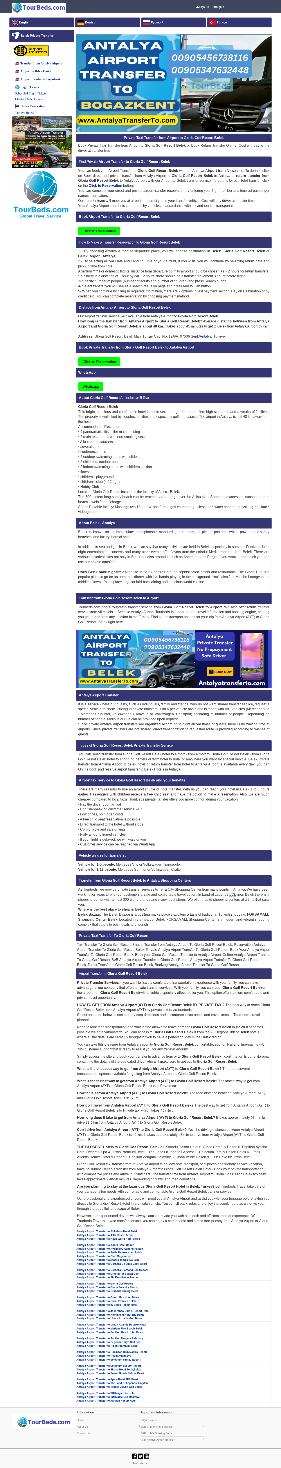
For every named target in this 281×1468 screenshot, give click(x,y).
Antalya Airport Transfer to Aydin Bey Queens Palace (109, 1249)
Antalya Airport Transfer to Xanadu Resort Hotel (106, 1400)
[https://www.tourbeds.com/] (44, 1422)
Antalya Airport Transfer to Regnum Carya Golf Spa (108, 1342)
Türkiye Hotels (24, 112)
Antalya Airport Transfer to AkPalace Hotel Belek (107, 1231)
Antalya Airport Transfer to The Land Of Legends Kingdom (112, 1383)
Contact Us (83, 1433)
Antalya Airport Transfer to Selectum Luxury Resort (108, 1366)
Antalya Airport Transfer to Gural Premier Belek (106, 1301)
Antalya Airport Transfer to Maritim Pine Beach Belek (109, 1328)
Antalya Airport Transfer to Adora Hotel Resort (105, 1245)
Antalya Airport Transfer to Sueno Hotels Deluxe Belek (110, 1373)
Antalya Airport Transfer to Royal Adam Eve (103, 1356)
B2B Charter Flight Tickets (156, 1426)
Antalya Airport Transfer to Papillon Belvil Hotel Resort (110, 1332)
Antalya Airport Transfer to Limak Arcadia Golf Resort (110, 1318)
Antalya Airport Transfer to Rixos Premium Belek (107, 1346)
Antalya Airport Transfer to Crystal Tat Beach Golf (107, 1274)
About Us (82, 1426)
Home (80, 1420)
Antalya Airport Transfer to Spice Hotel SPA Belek (107, 1379)
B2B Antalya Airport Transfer (158, 1439)
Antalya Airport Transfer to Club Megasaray (103, 1256)
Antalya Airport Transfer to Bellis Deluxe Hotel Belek (109, 1252)
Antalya (206, 336)
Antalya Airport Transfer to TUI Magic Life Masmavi (108, 1397)
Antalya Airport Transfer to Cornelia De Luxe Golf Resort (111, 1264)
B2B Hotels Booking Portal (157, 1433)
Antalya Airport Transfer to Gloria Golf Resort (104, 1283)
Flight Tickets (149, 1420)
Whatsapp (91, 386)
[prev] (78, 111)
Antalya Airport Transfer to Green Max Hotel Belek (107, 1297)
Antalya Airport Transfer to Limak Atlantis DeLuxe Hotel (111, 1324)
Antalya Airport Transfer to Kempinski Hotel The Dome (110, 1315)
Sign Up (204, 7)
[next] (269, 111)
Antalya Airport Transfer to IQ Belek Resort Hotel (106, 1305)
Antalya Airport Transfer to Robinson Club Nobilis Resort (111, 1352)
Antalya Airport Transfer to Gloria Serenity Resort (107, 1287)
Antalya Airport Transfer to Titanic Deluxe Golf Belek (109, 1387)
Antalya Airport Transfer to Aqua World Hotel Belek (108, 1239)
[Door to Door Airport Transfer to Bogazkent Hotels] (174, 83)
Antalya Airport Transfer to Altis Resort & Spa (104, 1235)
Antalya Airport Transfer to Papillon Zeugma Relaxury (109, 1338)
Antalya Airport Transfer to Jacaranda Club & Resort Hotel (112, 1311)
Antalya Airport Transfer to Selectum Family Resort (108, 1359)
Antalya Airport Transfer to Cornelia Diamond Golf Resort (112, 1270)
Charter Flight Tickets (29, 99)
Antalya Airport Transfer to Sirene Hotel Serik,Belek (108, 1369)
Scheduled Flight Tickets (30, 93)
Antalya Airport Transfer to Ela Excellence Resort (107, 1277)
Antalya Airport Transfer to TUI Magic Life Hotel (105, 1393)
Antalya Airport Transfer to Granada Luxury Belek (107, 1291)
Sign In (220, 7)
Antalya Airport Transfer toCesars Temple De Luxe (108, 1260)
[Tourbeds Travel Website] (174, 658)
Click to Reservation (99, 231)
